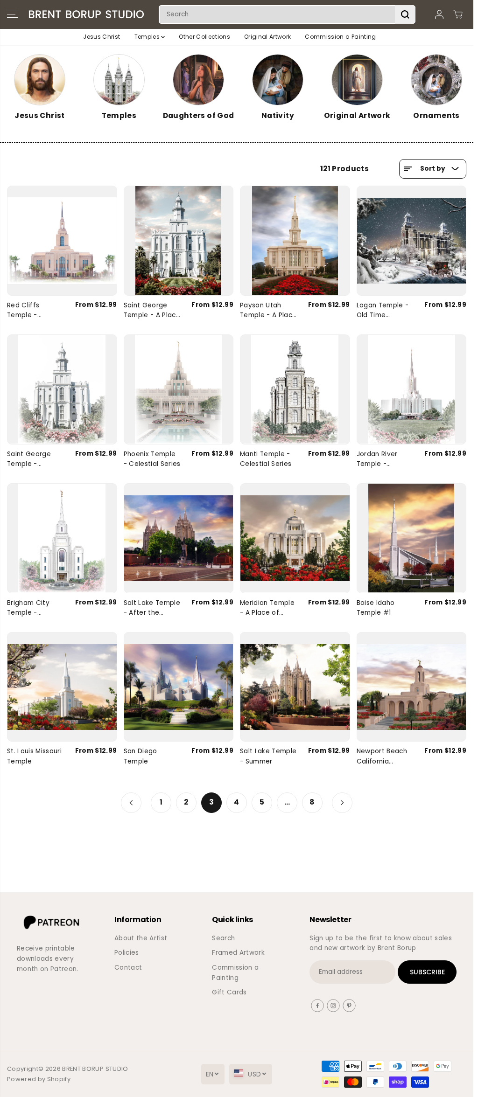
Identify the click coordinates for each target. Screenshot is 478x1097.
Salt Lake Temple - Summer (268, 756)
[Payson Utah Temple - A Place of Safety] (295, 240)
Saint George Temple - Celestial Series (32, 459)
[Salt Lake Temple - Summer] (295, 687)
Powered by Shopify (38, 1079)
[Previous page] (131, 802)
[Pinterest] (349, 1006)
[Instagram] (333, 1006)
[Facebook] (317, 1006)
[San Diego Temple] (178, 687)
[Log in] (439, 14)
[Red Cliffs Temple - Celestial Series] (62, 240)
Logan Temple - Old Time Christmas (383, 310)
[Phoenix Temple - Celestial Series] (178, 389)
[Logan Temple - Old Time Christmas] (411, 240)
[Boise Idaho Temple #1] (411, 538)
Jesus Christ (101, 37)
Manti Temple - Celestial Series (265, 459)
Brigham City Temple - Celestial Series (32, 608)
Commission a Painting (340, 37)
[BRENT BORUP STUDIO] (86, 14)
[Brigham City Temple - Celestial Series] (62, 538)
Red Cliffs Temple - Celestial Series (32, 310)
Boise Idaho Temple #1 (376, 608)
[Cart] (458, 14)
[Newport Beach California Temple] (411, 687)
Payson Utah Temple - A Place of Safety (268, 310)
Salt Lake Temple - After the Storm (152, 608)
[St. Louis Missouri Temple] (62, 687)
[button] (12, 14)
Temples (148, 37)
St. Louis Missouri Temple (34, 756)
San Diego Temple (140, 756)
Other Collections (204, 37)
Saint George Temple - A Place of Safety (152, 310)
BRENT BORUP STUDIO (95, 1068)
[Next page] (342, 802)
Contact (128, 967)
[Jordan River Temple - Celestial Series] (411, 389)
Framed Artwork (238, 952)
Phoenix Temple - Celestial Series (152, 459)
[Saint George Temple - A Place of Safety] (178, 240)
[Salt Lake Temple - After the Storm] (178, 538)
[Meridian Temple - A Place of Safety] (295, 538)
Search (223, 938)
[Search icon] (405, 14)
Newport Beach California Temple (382, 756)
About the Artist (140, 938)
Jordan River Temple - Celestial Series (382, 459)
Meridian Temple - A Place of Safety (267, 608)
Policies (126, 952)
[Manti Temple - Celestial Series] (295, 389)
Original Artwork (267, 37)
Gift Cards (229, 992)
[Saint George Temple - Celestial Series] (62, 389)
